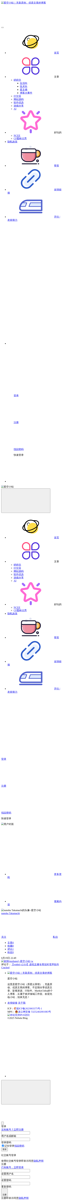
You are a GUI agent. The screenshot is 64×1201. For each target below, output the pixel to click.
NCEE (17, 135)
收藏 (10, 946)
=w (31, 961)
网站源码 (19, 99)
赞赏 (56, 165)
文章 (10, 942)
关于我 (21, 1003)
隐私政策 (12, 141)
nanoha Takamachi (10, 913)
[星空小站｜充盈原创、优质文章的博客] (29, 973)
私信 (55, 937)
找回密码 (19, 1145)
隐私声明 (38, 1161)
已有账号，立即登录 (12, 1167)
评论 (10, 949)
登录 (4, 1149)
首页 (56, 52)
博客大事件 (26, 93)
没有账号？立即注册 (12, 1129)
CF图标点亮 (20, 138)
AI (15, 108)
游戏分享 (19, 105)
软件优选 (19, 102)
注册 (4, 1194)
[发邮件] (35, 1073)
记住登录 (9, 1145)
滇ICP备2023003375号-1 (29, 1008)
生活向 (23, 83)
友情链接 (12, 1003)
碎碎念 (17, 80)
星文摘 (23, 89)
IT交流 (17, 96)
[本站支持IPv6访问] (18, 1015)
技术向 (23, 86)
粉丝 (10, 952)
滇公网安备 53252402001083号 (34, 1011)
